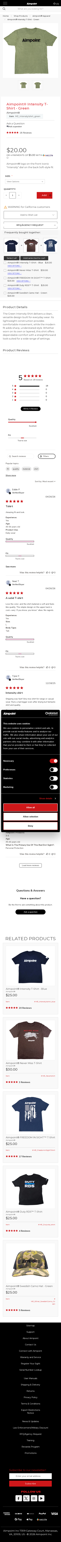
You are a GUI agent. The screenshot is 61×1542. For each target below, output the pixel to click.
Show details (45, 798)
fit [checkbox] (8, 469)
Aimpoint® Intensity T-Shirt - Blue (26, 988)
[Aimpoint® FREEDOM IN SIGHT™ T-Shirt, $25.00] (30, 1114)
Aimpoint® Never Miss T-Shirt (24, 1063)
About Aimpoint (30, 1338)
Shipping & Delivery (30, 1384)
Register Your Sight (30, 1363)
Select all (12, 258)
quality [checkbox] (16, 469)
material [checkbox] (26, 469)
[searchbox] (20, 456)
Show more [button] (11, 475)
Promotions (30, 1453)
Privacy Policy (30, 1397)
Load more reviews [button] (30, 865)
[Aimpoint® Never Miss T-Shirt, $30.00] (30, 1040)
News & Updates (30, 1421)
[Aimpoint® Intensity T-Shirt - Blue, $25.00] (30, 965)
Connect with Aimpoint (30, 1351)
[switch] (54, 769)
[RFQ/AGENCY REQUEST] (30, 225)
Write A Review (30, 408)
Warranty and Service (30, 1357)
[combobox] (30, 9)
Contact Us (30, 1344)
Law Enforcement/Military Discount (30, 1428)
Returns (30, 1391)
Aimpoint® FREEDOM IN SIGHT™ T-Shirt (30, 1137)
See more (11, 566)
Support (30, 1332)
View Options (14, 266)
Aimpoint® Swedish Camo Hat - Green (29, 1286)
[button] (30, 156)
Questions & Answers (30, 890)
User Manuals (30, 1378)
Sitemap (30, 1325)
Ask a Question (16, 123)
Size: (8, 176)
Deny (30, 826)
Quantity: (10, 189)
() (57, 4)
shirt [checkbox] (36, 469)
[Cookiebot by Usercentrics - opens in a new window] (45, 714)
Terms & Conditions (30, 1403)
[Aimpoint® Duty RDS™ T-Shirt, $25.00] (30, 1188)
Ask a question (15, 126)
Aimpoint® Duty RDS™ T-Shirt (24, 1211)
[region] (30, 386)
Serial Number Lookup (30, 1370)
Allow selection (30, 816)
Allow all (30, 807)
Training (30, 1440)
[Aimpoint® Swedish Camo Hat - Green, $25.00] (30, 1263)
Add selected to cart (34, 258)
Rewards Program (31, 1446)
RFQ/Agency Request (31, 1434)
